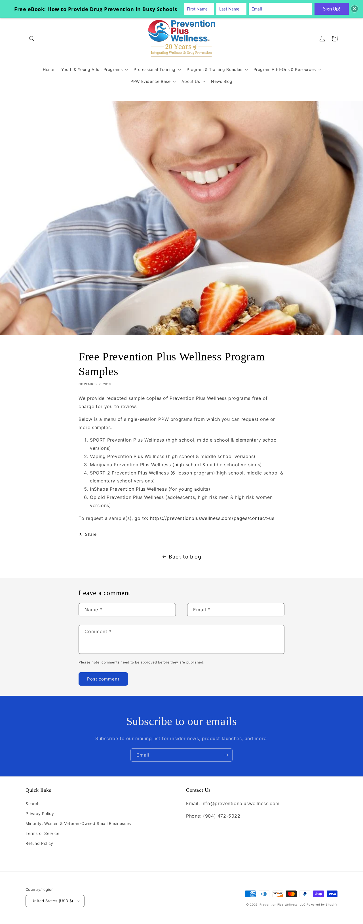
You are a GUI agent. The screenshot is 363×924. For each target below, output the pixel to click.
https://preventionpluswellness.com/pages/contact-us (212, 518)
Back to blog (185, 557)
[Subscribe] (226, 755)
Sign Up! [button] (331, 9)
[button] (32, 38)
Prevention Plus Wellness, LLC (282, 904)
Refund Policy (39, 843)
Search (33, 803)
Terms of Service (43, 833)
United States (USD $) (52, 900)
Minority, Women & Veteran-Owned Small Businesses (78, 823)
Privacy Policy (40, 813)
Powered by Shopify (322, 904)
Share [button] (91, 534)
